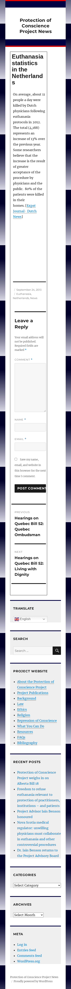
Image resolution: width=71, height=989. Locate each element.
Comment (24, 359)
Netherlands (21, 298)
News (33, 298)
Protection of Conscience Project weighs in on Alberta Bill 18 (36, 777)
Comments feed (29, 956)
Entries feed (26, 950)
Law (20, 704)
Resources (25, 732)
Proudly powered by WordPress (33, 981)
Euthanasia (23, 293)
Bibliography (27, 743)
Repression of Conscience (37, 721)
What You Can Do (30, 726)
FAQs (21, 737)
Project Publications (32, 693)
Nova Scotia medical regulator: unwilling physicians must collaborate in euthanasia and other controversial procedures (39, 833)
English (25, 619)
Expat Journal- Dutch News (25, 211)
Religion (23, 715)
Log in (22, 945)
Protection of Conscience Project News (36, 25)
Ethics (22, 709)
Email (20, 439)
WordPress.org (28, 961)
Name (20, 419)
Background (26, 698)
